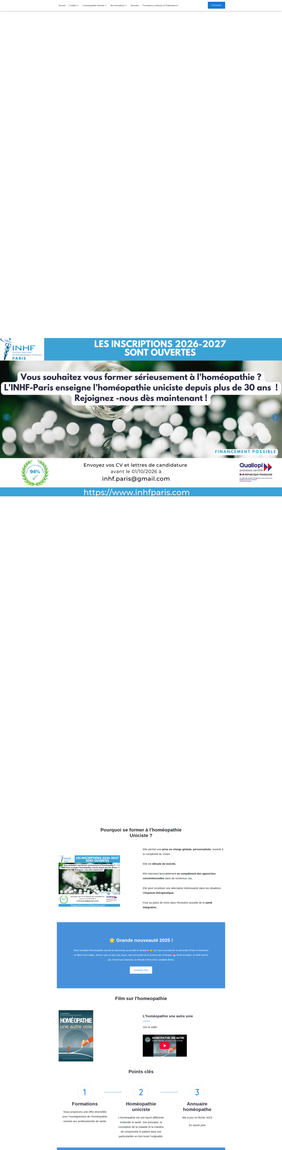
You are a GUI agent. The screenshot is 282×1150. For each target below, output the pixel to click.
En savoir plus (197, 1125)
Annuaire (135, 5)
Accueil (62, 5)
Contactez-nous (141, 970)
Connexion (216, 5)
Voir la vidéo (150, 1027)
